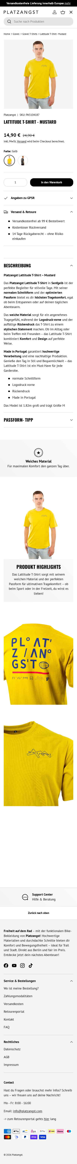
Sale (10, 81)
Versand (21, 141)
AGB (6, 1057)
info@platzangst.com (27, 1111)
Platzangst (10, 115)
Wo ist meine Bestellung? (21, 988)
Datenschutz (12, 1049)
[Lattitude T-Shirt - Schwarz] (22, 160)
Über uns (13, 53)
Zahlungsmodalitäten (18, 996)
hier (46, 1119)
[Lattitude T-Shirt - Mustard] (9, 160)
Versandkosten (13, 1004)
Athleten (13, 39)
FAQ (7, 1027)
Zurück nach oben (38, 913)
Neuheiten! (15, 67)
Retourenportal (14, 1011)
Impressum (11, 1065)
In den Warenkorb (51, 182)
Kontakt (9, 1019)
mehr (67, 3)
